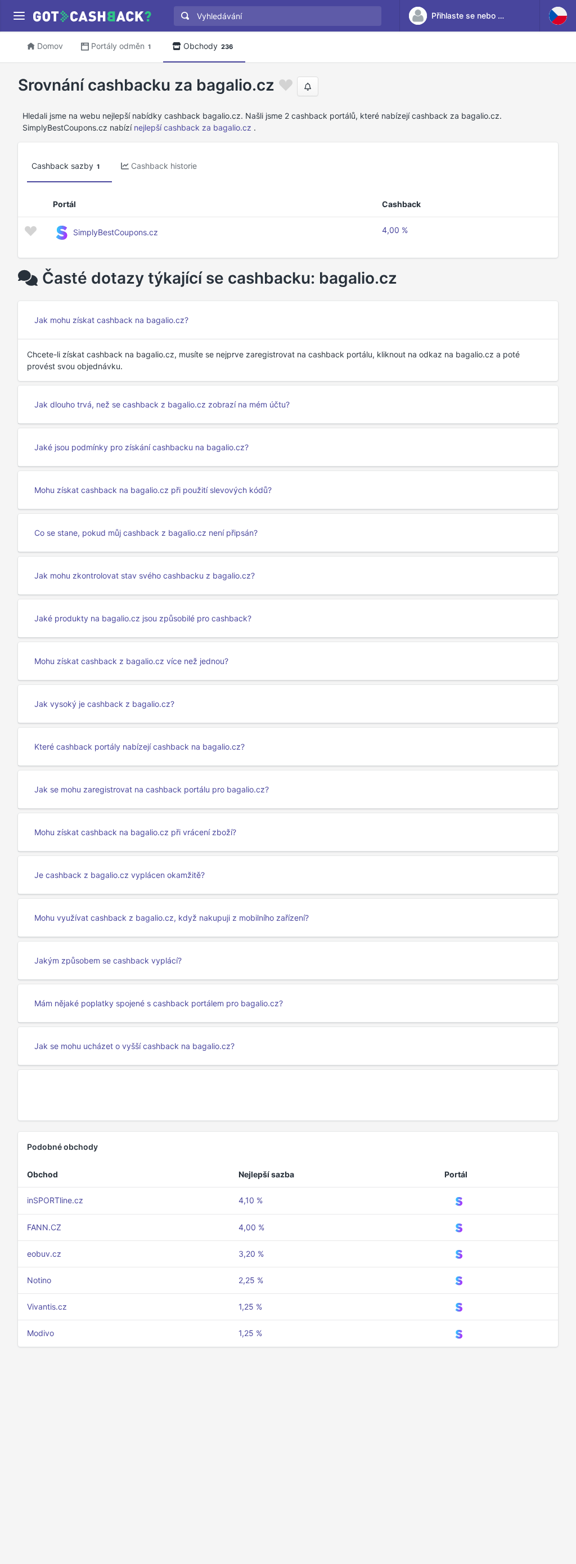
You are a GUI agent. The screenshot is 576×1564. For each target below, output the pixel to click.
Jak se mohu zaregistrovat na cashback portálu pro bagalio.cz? (151, 789)
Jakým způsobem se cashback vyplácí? (108, 960)
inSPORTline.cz (55, 1200)
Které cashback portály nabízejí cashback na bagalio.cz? (139, 746)
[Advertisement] (288, 1095)
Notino (39, 1280)
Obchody (208, 46)
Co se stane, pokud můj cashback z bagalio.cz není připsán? (146, 532)
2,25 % (250, 1280)
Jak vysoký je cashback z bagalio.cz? (104, 704)
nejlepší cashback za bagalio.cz (192, 127)
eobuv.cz (44, 1253)
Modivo (40, 1333)
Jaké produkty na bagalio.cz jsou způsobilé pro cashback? (142, 618)
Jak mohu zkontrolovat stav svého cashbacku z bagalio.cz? (144, 575)
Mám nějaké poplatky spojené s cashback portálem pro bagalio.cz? (158, 1003)
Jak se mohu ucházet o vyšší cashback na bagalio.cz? (134, 1046)
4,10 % (250, 1200)
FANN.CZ (44, 1227)
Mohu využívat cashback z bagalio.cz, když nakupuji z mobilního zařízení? (171, 917)
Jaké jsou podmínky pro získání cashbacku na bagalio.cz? (141, 447)
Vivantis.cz (47, 1306)
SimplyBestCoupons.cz (115, 232)
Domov (50, 46)
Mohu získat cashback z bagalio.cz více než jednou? (131, 661)
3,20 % (251, 1253)
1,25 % (250, 1306)
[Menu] (19, 16)
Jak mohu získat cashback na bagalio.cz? (111, 320)
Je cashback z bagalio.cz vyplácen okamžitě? (119, 875)
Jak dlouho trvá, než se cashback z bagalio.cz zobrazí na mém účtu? (162, 404)
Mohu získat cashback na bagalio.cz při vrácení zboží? (135, 832)
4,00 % (395, 230)
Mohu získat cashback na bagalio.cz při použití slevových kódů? (153, 490)
